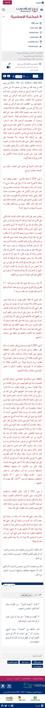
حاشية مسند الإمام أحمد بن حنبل (26, 53)
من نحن (9, 678)
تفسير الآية (37, 662)
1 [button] (36, 76)
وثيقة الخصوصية (38, 678)
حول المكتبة (33, 32)
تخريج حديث (37, 666)
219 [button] (19, 77)
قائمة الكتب (34, 37)
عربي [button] (39, 3)
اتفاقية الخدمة (26, 678)
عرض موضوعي (33, 42)
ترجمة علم (25, 662)
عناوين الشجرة (13, 662)
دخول (7, 2)
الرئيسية (38, 53)
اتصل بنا (16, 678)
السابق (11, 585)
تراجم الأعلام (33, 46)
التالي (6, 585)
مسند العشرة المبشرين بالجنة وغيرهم (33, 56)
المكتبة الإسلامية (25, 17)
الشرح (36, 595)
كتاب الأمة (34, 28)
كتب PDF (35, 23)
